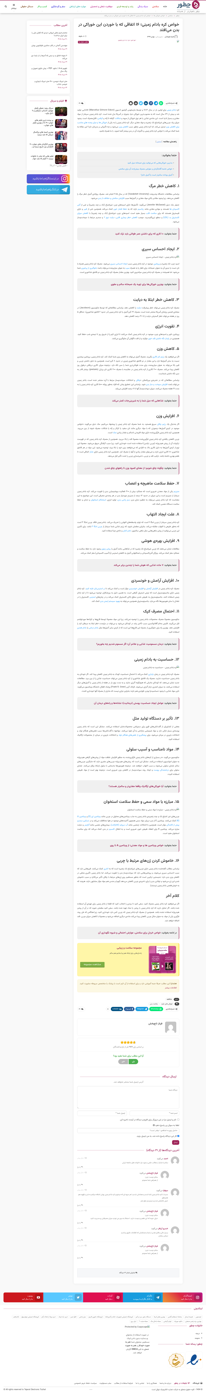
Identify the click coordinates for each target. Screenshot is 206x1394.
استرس (92, 597)
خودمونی (198, 1317)
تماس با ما (140, 1383)
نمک (115, 432)
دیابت (139, 307)
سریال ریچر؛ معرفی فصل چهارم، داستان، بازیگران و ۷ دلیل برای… (42, 111)
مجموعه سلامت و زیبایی (129, 948)
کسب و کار (42, 6)
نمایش (159, 142)
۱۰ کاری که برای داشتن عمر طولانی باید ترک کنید (139, 234)
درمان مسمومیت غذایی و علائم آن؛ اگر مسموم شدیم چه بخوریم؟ (129, 644)
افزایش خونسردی (136, 588)
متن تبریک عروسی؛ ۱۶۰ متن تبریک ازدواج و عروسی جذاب (51, 83)
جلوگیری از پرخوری (89, 268)
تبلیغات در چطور (180, 1383)
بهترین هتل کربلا (159, 1317)
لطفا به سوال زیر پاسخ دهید (167, 1125)
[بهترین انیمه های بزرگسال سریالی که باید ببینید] (61, 135)
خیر (123, 1061)
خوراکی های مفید (167, 1004)
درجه (198, 1333)
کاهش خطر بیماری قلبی (126, 217)
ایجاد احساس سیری (118, 264)
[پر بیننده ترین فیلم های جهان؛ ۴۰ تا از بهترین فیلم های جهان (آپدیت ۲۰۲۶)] (61, 123)
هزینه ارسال (189, 1317)
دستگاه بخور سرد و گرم (143, 1317)
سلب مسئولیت (105, 1383)
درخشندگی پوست (161, 770)
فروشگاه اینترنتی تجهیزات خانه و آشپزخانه (119, 1317)
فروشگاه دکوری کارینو (95, 1317)
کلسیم (112, 829)
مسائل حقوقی (27, 6)
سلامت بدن (154, 1004)
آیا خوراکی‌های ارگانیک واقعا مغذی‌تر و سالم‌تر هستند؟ (136, 786)
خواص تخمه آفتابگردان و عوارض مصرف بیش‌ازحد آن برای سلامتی (145, 169)
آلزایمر (86, 825)
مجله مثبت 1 (143, 1321)
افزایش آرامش (152, 588)
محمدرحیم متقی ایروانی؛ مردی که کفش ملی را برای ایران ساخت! (49, 34)
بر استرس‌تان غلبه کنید (95, 588)
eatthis (169, 999)
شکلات (118, 118)
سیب (127, 268)
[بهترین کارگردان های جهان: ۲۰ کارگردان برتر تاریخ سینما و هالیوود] (61, 147)
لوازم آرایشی (167, 1321)
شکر (91, 452)
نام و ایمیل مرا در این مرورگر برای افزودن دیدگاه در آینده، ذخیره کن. (148, 1119)
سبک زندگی (143, 6)
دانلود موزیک (178, 1321)
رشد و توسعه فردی (125, 6)
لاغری (106, 868)
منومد (197, 1338)
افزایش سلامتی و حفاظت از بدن (111, 198)
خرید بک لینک (63, 1317)
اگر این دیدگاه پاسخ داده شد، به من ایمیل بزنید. (156, 1136)
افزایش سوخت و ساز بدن (156, 384)
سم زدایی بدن (124, 500)
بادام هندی (81, 627)
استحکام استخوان (98, 500)
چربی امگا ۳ (97, 526)
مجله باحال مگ (156, 1321)
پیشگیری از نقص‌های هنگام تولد (132, 735)
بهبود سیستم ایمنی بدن (110, 601)
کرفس (100, 118)
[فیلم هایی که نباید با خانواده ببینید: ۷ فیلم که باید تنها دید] (61, 159)
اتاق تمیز (73, 1317)
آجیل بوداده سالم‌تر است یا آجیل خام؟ (156, 175)
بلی (133, 1061)
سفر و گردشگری (58, 6)
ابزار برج (133, 1321)
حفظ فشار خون (120, 209)
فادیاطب (16, 1317)
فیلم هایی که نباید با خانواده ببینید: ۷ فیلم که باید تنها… (42, 157)
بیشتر (13, 8)
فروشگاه (196, 1383)
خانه (165, 6)
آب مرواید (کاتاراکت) (119, 825)
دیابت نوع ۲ (109, 217)
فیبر (85, 209)
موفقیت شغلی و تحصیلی (101, 6)
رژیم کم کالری (158, 356)
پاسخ (79, 1167)
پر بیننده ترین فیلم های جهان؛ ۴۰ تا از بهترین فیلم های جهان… (43, 123)
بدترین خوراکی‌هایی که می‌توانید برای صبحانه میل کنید (150, 163)
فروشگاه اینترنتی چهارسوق (30, 1317)
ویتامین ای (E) (94, 816)
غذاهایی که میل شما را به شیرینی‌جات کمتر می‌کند (137, 401)
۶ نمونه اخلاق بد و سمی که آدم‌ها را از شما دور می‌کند (49, 57)
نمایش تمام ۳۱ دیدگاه (127, 1272)
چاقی (138, 380)
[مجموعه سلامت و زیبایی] (162, 959)
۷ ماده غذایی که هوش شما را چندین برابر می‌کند (138, 565)
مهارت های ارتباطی (77, 6)
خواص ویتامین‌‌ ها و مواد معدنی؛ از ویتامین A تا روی (136, 846)
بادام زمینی (171, 110)
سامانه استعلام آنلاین (175, 1317)
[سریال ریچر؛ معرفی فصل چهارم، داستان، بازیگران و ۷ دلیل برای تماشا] (61, 111)
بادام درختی (93, 627)
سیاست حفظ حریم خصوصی (85, 1383)
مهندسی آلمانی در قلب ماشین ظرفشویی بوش (49, 45)
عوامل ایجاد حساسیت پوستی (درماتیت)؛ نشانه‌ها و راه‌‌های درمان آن (128, 703)
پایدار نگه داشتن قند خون (158, 338)
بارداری (151, 674)
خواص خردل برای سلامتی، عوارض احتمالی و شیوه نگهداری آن (129, 933)
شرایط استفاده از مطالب (123, 1383)
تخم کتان (127, 530)
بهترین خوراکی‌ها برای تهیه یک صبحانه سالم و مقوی (137, 284)
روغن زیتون (106, 549)
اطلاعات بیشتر (171, 987)
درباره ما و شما (165, 1383)
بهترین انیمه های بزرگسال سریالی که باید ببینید (43, 133)
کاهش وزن (123, 126)
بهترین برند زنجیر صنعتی (193, 1321)
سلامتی (155, 6)
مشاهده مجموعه (92, 964)
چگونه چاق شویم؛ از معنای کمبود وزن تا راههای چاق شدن (134, 468)
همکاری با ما (152, 1383)
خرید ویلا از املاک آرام (48, 1317)
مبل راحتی (82, 1317)
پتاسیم (141, 209)
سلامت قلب (151, 213)
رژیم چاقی (161, 424)
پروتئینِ (157, 264)
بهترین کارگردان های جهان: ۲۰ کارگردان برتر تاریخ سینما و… (41, 145)
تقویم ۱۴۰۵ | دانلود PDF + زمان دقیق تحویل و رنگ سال (49, 70)
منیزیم (176, 491)
